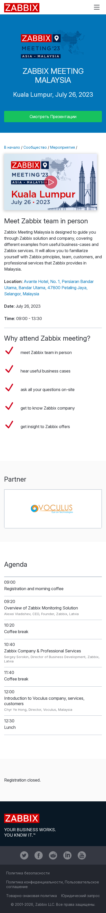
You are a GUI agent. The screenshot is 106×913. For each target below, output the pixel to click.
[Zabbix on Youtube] (82, 855)
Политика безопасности (28, 873)
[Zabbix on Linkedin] (67, 855)
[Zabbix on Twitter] (24, 855)
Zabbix (21, 7)
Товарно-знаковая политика (31, 895)
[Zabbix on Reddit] (53, 855)
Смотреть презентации (53, 116)
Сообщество (35, 147)
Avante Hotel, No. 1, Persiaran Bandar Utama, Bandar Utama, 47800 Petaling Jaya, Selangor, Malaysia (49, 287)
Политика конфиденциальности (34, 882)
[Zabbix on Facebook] (38, 855)
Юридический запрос (80, 895)
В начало (12, 147)
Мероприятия (62, 147)
